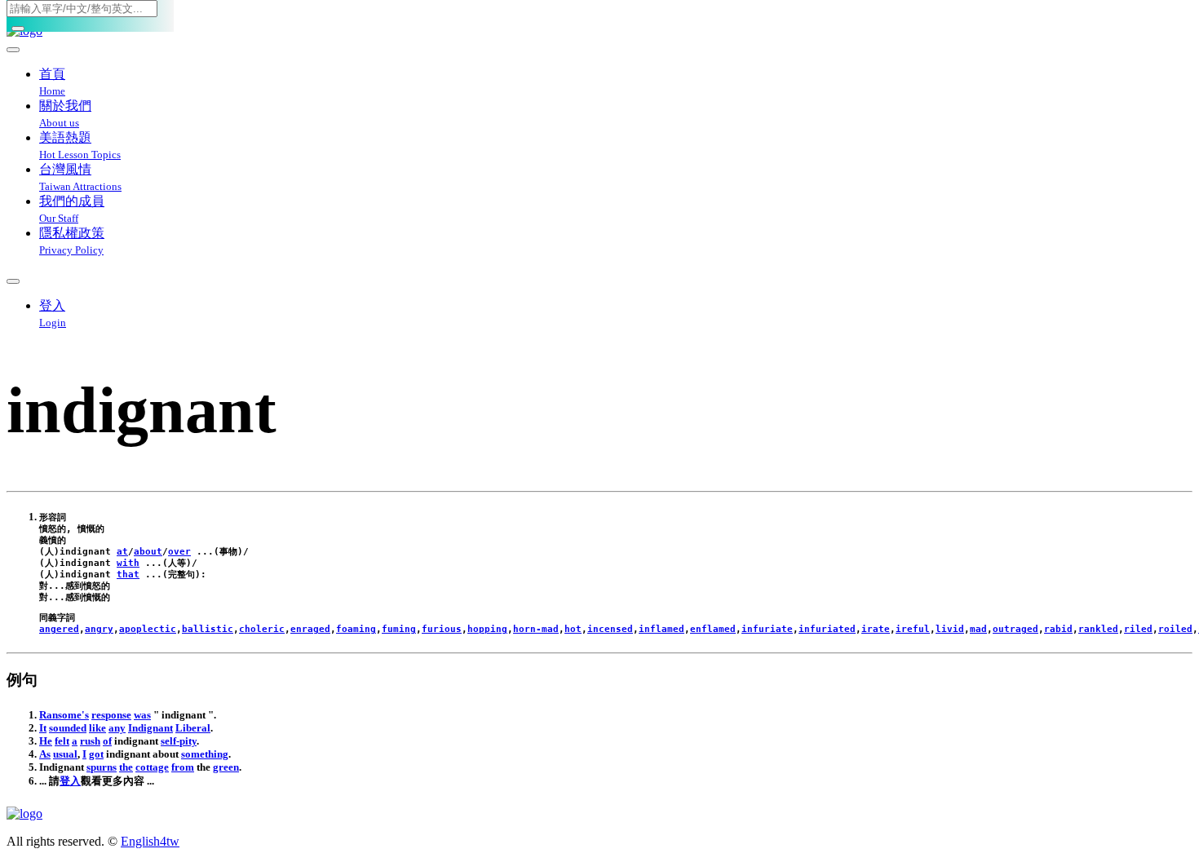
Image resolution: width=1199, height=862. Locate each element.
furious (442, 629)
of (107, 741)
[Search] (17, 28)
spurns (101, 767)
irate (875, 629)
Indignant (150, 728)
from (182, 767)
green (226, 767)
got (96, 754)
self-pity (179, 741)
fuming (399, 629)
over (179, 551)
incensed (610, 629)
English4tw (150, 841)
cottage (152, 767)
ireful (913, 629)
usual (65, 754)
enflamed (713, 629)
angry (99, 629)
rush (90, 741)
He (45, 741)
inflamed (661, 629)
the (126, 767)
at (122, 551)
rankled (1098, 629)
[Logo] (599, 814)
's (85, 715)
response (111, 715)
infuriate (767, 629)
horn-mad (536, 629)
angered (59, 629)
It (42, 728)
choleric (262, 629)
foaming (356, 629)
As (45, 754)
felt (62, 741)
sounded (67, 728)
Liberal (192, 728)
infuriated (827, 629)
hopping (487, 629)
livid (950, 629)
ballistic (207, 629)
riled (1138, 629)
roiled (1175, 629)
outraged (1015, 629)
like (97, 728)
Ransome (60, 715)
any (117, 728)
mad (978, 629)
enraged (310, 629)
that (128, 574)
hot (573, 629)
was (142, 715)
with (128, 563)
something (204, 754)
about (148, 551)
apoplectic (147, 629)
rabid (1058, 629)
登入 (70, 781)
